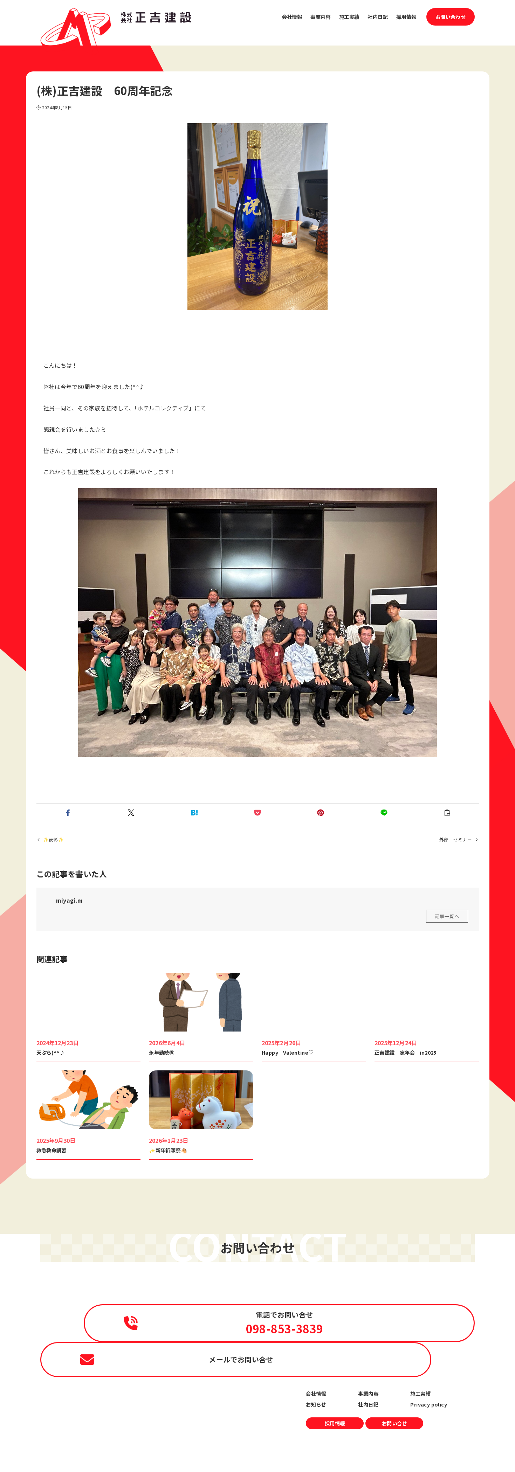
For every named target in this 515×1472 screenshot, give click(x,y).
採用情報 (335, 1423)
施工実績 (420, 1393)
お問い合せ (394, 1423)
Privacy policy (428, 1404)
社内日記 (368, 1404)
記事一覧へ (447, 916)
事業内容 (368, 1393)
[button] (67, 812)
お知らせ (316, 1404)
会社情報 (316, 1393)
